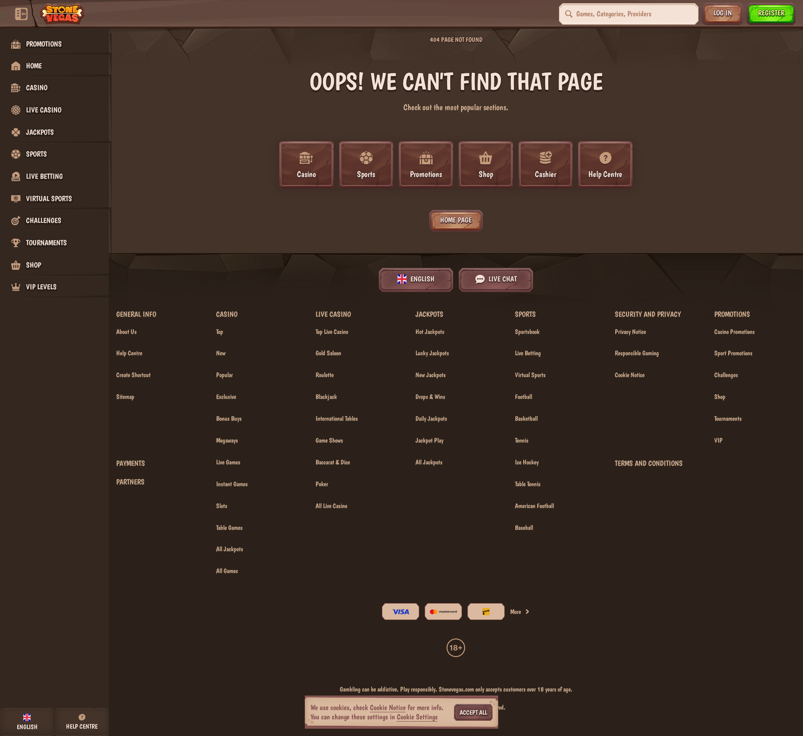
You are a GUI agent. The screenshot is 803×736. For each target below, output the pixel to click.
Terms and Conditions (649, 463)
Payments (130, 463)
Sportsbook (527, 331)
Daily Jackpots (431, 418)
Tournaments (728, 418)
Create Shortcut (133, 374)
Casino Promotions (734, 331)
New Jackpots (430, 374)
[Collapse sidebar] (21, 14)
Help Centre (129, 353)
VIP (718, 440)
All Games (227, 570)
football (523, 396)
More (515, 611)
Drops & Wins (430, 396)
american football (534, 505)
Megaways (227, 440)
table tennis (527, 484)
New (220, 353)
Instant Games (232, 484)
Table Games (229, 527)
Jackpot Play (429, 440)
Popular (224, 374)
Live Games (228, 462)
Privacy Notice (630, 331)
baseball (524, 527)
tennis (521, 440)
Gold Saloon (328, 353)
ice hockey (527, 462)
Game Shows (329, 440)
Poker (322, 484)
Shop (719, 396)
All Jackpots (229, 549)
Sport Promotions (733, 353)
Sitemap (125, 396)
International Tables (337, 418)
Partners (130, 482)
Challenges (726, 374)
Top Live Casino (332, 331)
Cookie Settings (417, 717)
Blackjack (326, 396)
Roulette (325, 374)
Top (219, 331)
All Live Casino (331, 505)
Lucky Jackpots (432, 353)
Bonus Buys (229, 418)
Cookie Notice (630, 374)
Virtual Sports (530, 374)
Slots (221, 505)
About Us (126, 331)
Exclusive (226, 396)
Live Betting (528, 353)
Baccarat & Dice (333, 462)
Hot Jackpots (429, 331)
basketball (526, 418)
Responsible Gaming (637, 353)
